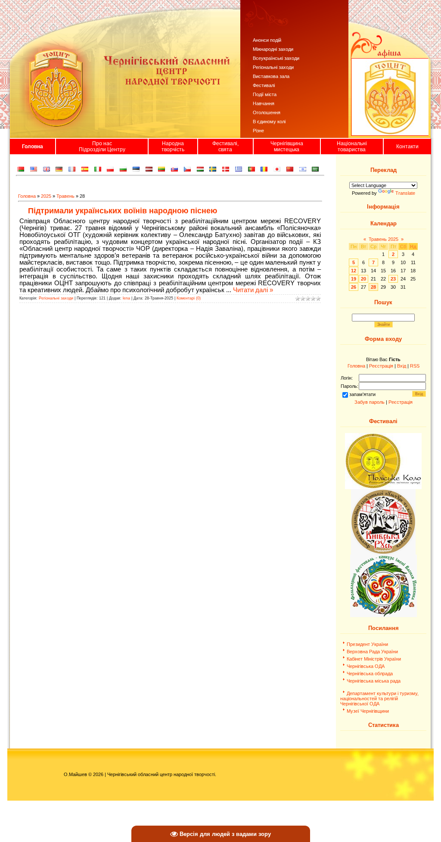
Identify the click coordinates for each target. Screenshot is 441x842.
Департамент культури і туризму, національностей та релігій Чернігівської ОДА (379, 698)
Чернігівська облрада (370, 673)
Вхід (401, 365)
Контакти (407, 146)
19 (353, 278)
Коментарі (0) (189, 298)
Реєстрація (381, 365)
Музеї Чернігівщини (368, 711)
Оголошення (266, 112)
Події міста (264, 94)
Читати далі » (253, 290)
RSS (414, 365)
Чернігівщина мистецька (286, 146)
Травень (65, 196)
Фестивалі (264, 85)
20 (363, 278)
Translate (405, 193)
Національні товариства (352, 146)
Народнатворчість (172, 146)
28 (373, 287)
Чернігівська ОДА (366, 666)
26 (353, 287)
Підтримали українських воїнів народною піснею (122, 210)
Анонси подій (267, 40)
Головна (32, 146)
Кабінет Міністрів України (374, 658)
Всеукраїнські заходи (276, 58)
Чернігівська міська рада (374, 680)
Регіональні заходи (273, 67)
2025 (46, 196)
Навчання (263, 103)
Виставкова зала (271, 76)
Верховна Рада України (372, 651)
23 (393, 278)
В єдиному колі (269, 121)
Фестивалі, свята (225, 146)
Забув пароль (369, 402)
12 (353, 270)
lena (126, 298)
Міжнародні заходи (273, 49)
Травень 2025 (383, 239)
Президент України (367, 644)
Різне (258, 130)
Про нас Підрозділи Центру (102, 146)
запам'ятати (362, 394)
